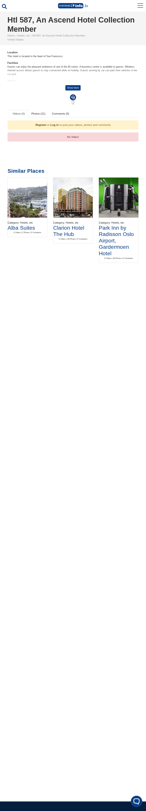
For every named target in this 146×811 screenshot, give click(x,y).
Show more (73, 87)
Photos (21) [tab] (38, 113)
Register (41, 124)
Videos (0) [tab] (19, 113)
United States (15, 39)
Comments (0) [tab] (60, 113)
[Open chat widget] (136, 801)
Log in (54, 124)
